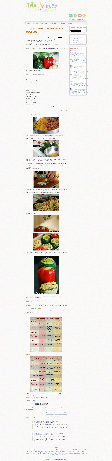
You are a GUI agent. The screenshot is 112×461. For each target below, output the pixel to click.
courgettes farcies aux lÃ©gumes (53, 300)
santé (81, 453)
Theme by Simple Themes (84, 457)
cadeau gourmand (41, 449)
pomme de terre (58, 451)
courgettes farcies (60, 407)
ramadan (73, 451)
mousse (40, 451)
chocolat (53, 449)
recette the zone (30, 409)
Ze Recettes (35, 23)
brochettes (36, 449)
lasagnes (31, 451)
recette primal (29, 453)
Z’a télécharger (53, 23)
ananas (28, 449)
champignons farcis (54, 407)
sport (54, 454)
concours (65, 449)
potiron (63, 451)
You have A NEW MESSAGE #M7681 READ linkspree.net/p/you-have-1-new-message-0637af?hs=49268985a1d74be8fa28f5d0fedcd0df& (79, 61)
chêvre (62, 449)
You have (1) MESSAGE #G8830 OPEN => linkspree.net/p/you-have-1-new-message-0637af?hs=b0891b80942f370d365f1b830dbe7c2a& (79, 84)
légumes (36, 451)
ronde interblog (67, 453)
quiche (70, 451)
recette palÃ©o (81, 451)
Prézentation (62, 23)
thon (61, 454)
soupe (51, 454)
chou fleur (58, 449)
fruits (84, 449)
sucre (57, 454)
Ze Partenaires (74, 40)
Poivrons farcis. (29, 301)
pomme (54, 451)
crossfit (75, 449)
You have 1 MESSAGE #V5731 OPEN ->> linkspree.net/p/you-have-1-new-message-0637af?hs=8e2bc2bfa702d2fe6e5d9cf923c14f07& (79, 76)
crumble (79, 449)
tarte (59, 454)
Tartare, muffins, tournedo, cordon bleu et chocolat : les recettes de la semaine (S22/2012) (46, 412)
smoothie (48, 454)
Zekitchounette (42, 6)
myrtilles (43, 451)
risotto (63, 453)
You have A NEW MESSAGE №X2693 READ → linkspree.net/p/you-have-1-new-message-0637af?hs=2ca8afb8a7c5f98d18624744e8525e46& (79, 53)
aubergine (31, 449)
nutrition (47, 451)
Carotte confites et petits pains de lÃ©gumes (56, 414)
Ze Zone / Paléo (43, 407)
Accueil (28, 23)
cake (45, 449)
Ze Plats (40, 407)
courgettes (69, 449)
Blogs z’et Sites (74, 38)
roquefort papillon (74, 453)
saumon (85, 453)
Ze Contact (70, 23)
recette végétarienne (54, 453)
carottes (48, 449)
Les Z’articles (44, 23)
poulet (67, 451)
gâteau (28, 451)
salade (79, 453)
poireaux (51, 451)
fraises (82, 449)
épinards (64, 454)
